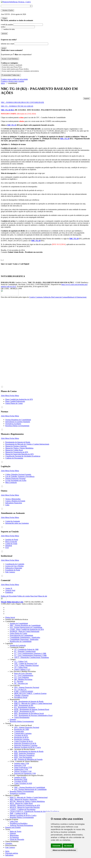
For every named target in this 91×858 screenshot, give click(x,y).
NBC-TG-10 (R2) (7, 110)
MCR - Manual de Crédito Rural (21, 803)
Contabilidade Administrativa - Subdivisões (25, 637)
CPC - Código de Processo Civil (25, 663)
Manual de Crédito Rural (14, 450)
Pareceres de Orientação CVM (25, 773)
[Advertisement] (10, 335)
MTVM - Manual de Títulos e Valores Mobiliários (27, 801)
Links (7, 505)
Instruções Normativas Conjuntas (25, 745)
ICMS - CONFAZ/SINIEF (23, 691)
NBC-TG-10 (11, 125)
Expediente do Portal (12, 570)
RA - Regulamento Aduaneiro (24, 707)
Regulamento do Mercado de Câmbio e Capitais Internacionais (27, 444)
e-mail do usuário (7, 24)
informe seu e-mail (7, 44)
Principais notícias (11, 853)
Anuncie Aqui (10, 590)
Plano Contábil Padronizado (15, 401)
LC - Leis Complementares (23, 675)
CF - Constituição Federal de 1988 (26, 649)
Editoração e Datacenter (13, 568)
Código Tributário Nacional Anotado (18, 474)
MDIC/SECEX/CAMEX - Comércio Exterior (30, 693)
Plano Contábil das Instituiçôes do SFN (19, 399)
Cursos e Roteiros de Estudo (15, 501)
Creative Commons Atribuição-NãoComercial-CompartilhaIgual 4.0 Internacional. (58, 297)
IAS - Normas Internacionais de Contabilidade (26, 627)
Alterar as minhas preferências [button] (64, 850)
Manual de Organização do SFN (16, 452)
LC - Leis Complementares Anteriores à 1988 (30, 653)
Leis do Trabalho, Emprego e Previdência (19, 476)
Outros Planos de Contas (14, 403)
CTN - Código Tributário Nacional (26, 665)
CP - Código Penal (20, 667)
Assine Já (8, 588)
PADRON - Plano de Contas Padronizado (24, 631)
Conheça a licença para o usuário (12, 81)
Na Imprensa (14, 837)
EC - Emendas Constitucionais (25, 651)
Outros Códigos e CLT (22, 669)
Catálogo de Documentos (14, 458)
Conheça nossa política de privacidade (14, 79)
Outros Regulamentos (21, 717)
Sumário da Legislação (18, 645)
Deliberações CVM (21, 769)
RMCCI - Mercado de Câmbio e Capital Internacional (33, 703)
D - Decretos (18, 681)
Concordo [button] (56, 846)
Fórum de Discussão (17, 839)
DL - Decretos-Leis (21, 683)
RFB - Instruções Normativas (24, 753)
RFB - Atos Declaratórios (23, 757)
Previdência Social (20, 697)
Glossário (9, 843)
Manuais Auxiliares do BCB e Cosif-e (27, 747)
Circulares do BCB (21, 735)
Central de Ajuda (11, 543)
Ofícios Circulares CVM (22, 771)
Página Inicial (10, 617)
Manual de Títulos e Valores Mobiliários (19, 448)
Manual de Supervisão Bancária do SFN (19, 454)
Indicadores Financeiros (13, 503)
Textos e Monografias (13, 499)
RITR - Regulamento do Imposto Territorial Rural (31, 709)
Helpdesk (8, 545)
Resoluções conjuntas (21, 739)
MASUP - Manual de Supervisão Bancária (25, 807)
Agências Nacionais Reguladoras (21, 825)
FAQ (7, 547)
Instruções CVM (20, 765)
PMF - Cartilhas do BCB (18, 813)
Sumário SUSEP (20, 777)
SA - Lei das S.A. (20, 689)
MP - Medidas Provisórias (23, 679)
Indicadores (9, 855)
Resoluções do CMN (21, 729)
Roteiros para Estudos (13, 827)
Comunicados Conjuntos (23, 733)
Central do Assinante (12, 521)
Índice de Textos (15, 831)
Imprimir (86, 98)
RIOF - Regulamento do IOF (24, 711)
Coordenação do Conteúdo (14, 564)
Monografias (14, 835)
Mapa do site (42, 596)
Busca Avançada (11, 541)
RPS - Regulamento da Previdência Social (29, 713)
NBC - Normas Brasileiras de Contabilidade (25, 625)
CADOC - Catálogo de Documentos (22, 809)
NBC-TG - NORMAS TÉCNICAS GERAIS (17, 106)
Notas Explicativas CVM (23, 767)
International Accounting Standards (17, 422)
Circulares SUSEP (20, 781)
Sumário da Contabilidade (19, 623)
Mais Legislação (11, 482)
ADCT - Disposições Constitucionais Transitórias (31, 657)
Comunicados (19, 731)
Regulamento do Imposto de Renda (17, 442)
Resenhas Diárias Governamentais (17, 426)
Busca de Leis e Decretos (23, 673)
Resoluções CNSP (20, 779)
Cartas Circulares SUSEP (23, 783)
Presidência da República (18, 823)
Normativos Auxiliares (13, 424)
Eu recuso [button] (68, 846)
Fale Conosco (10, 572)
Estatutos (13, 719)
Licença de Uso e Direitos (14, 566)
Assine (7, 10)
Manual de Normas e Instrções (16, 446)
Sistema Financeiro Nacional (15, 478)
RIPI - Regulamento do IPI (23, 705)
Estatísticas (9, 592)
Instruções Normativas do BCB (25, 743)
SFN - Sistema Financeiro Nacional (26, 687)
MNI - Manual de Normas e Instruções (23, 799)
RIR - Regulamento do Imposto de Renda (28, 701)
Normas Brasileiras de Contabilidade (18, 420)
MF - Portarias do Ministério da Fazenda (28, 759)
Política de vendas (23, 596)
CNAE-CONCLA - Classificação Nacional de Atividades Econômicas (34, 811)
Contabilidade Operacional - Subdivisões (24, 639)
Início (7, 851)
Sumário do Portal (11, 539)
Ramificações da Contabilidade (21, 641)
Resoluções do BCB (21, 737)
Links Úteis (14, 821)
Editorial (13, 833)
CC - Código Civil (20, 661)
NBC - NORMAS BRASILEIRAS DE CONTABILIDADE (22, 102)
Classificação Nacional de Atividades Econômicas (22, 456)
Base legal (34, 596)
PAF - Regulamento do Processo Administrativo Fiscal (33, 715)
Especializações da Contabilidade (21, 635)
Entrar (4, 18)
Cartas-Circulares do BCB (23, 741)
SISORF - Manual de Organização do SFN (25, 805)
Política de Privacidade (9, 596)
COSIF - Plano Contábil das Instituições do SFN (27, 629)
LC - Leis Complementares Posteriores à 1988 (30, 655)
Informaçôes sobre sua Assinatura (17, 523)
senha (3, 27)
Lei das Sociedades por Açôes (15, 480)
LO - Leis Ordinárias (21, 677)
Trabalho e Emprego (21, 695)
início (3, 83)
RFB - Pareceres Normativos (24, 755)
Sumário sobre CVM (21, 763)
